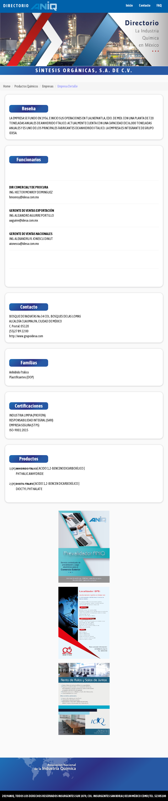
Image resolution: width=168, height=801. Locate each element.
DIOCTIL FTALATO (24, 483)
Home (6, 86)
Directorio (16, 5)
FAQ (159, 5)
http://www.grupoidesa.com (26, 336)
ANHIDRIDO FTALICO (26, 468)
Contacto (144, 5)
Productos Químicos (26, 86)
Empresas (47, 86)
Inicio (129, 5)
